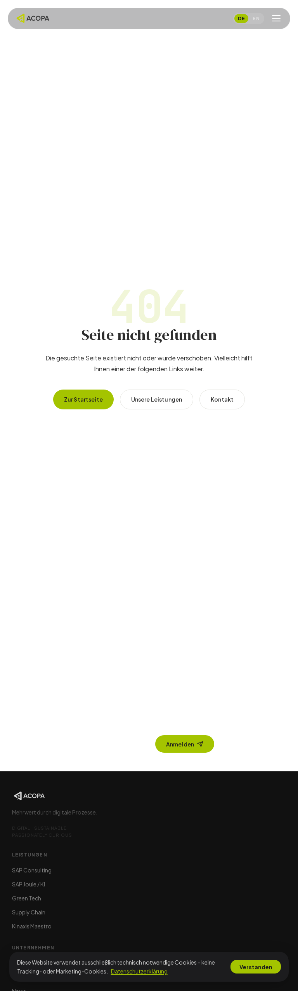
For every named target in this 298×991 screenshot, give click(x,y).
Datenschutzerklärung (139, 971)
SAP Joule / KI (28, 884)
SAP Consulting (32, 870)
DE (241, 18)
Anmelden (180, 744)
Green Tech (26, 898)
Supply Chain (28, 912)
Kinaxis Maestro (32, 926)
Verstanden (255, 966)
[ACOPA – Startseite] (32, 18)
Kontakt (222, 399)
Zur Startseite (83, 399)
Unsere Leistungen (156, 399)
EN (256, 18)
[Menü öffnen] (276, 18)
